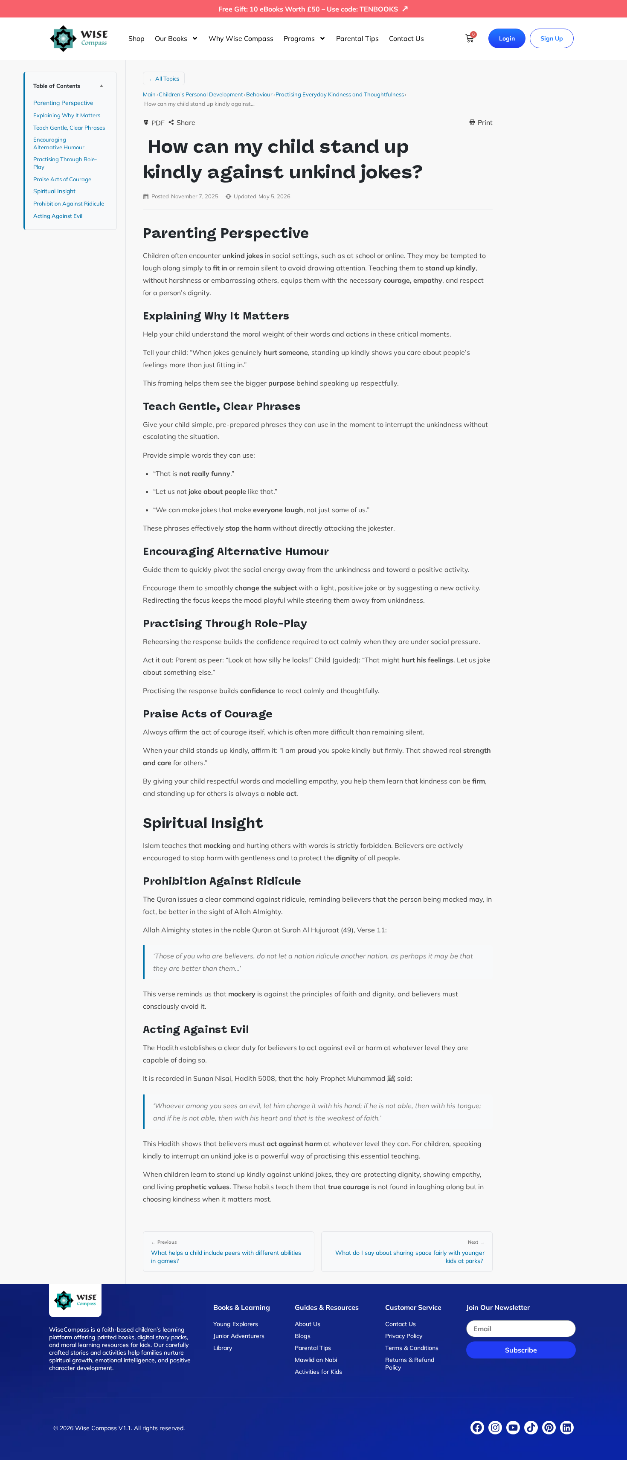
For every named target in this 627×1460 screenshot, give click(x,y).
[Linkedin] (567, 1427)
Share (186, 122)
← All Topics (163, 78)
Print (485, 122)
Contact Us (406, 38)
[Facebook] (477, 1427)
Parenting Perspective (64, 103)
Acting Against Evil (58, 215)
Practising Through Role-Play (65, 163)
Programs (299, 38)
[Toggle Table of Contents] (101, 86)
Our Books (171, 38)
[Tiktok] (531, 1427)
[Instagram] (495, 1427)
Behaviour (259, 94)
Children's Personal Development (201, 94)
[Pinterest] (549, 1427)
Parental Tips (357, 38)
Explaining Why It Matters (67, 115)
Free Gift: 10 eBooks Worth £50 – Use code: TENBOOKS (313, 9)
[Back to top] (605, 1443)
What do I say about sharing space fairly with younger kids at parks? (410, 1257)
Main (149, 94)
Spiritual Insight (55, 191)
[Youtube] (513, 1427)
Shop (136, 38)
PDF (158, 123)
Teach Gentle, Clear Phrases (69, 127)
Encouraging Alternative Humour (59, 143)
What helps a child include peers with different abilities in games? (226, 1257)
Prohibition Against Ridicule (69, 203)
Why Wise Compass (241, 38)
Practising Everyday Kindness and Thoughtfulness (340, 94)
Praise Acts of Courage (63, 179)
